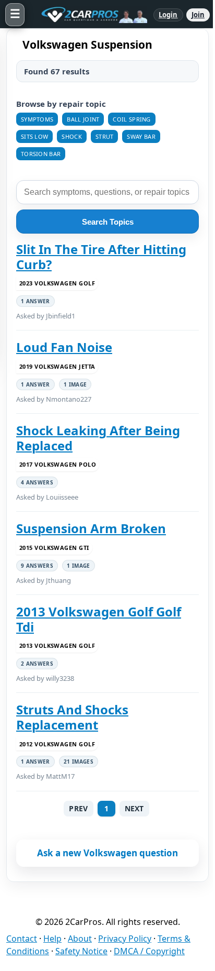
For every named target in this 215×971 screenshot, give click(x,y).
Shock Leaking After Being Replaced (98, 438)
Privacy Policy (124, 938)
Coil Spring (131, 119)
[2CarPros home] (89, 15)
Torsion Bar (41, 154)
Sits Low (34, 136)
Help (52, 938)
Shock (72, 136)
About (80, 938)
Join (198, 14)
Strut (104, 136)
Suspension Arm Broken (91, 528)
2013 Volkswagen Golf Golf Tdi (98, 619)
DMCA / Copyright (149, 951)
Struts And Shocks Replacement (72, 717)
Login (168, 14)
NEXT (134, 808)
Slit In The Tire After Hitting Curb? (101, 257)
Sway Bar (141, 136)
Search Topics (108, 221)
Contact (21, 938)
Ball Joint (83, 119)
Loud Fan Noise (64, 347)
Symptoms (37, 119)
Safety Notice (81, 951)
